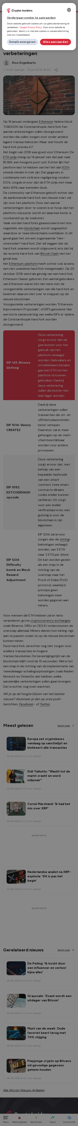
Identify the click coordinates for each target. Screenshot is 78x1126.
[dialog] (39, 26)
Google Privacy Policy (30, 27)
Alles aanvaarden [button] (55, 42)
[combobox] (69, 10)
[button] (22, 42)
